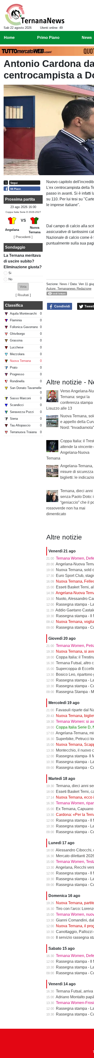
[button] (23, 286)
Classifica (14, 305)
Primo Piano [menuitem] (48, 38)
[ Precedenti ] (23, 237)
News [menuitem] (87, 38)
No (10, 279)
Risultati (23, 295)
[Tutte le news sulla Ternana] (35, 14)
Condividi (61, 306)
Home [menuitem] (9, 38)
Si (9, 273)
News (63, 284)
